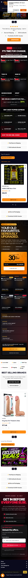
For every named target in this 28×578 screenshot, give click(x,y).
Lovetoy (4, 418)
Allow (23, 10)
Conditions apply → (14, 104)
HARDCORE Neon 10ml (9, 188)
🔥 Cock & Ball (4, 362)
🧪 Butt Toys (24, 362)
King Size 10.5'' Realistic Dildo (11, 421)
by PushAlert (12, 11)
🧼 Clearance (4, 367)
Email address (5, 537)
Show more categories (7, 444)
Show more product (7, 157)
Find (25, 572)
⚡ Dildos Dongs (22, 367)
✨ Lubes (14, 362)
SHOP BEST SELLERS (14, 382)
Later (16, 10)
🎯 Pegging (14, 367)
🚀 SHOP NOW (14, 40)
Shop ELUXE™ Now (14, 349)
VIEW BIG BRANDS (14, 385)
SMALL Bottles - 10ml (5, 161)
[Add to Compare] (25, 168)
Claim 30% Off (14, 268)
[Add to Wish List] (25, 165)
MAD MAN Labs (5, 186)
